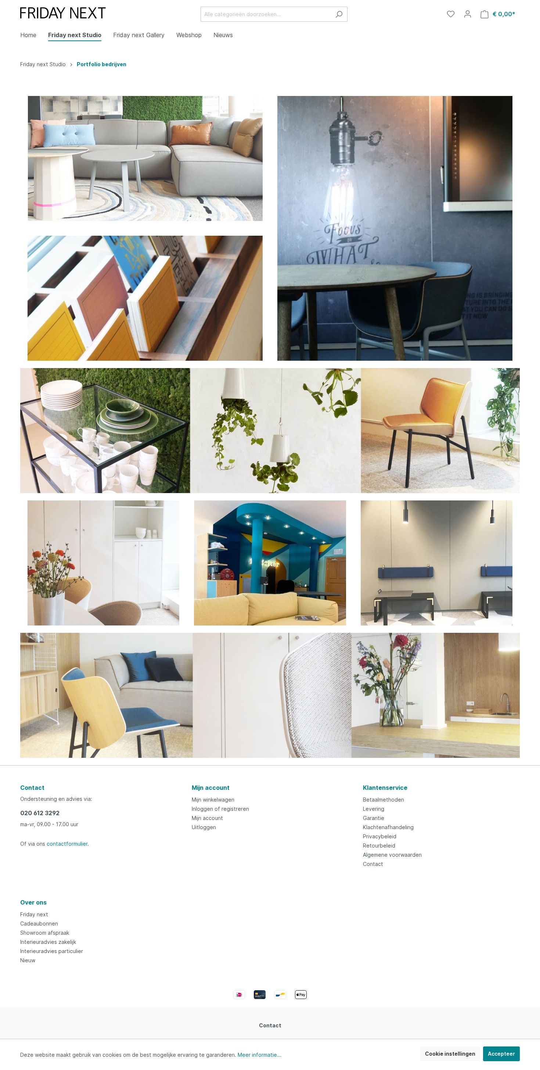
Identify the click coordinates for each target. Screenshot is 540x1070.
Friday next (34, 914)
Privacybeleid (379, 836)
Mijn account (211, 787)
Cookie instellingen (450, 1054)
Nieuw (27, 960)
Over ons (33, 902)
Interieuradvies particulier (51, 951)
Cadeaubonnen (39, 923)
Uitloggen (204, 827)
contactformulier (67, 844)
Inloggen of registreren (220, 809)
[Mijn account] (467, 14)
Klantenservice (385, 787)
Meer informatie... (259, 1055)
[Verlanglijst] (450, 14)
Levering (373, 809)
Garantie (373, 818)
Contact (373, 864)
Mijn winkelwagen (213, 799)
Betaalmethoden (383, 799)
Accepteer (501, 1054)
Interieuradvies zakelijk (48, 942)
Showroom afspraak (44, 933)
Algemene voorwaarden (392, 855)
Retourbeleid (379, 845)
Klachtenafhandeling (388, 827)
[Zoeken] (339, 14)
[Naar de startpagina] (63, 12)
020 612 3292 (40, 813)
